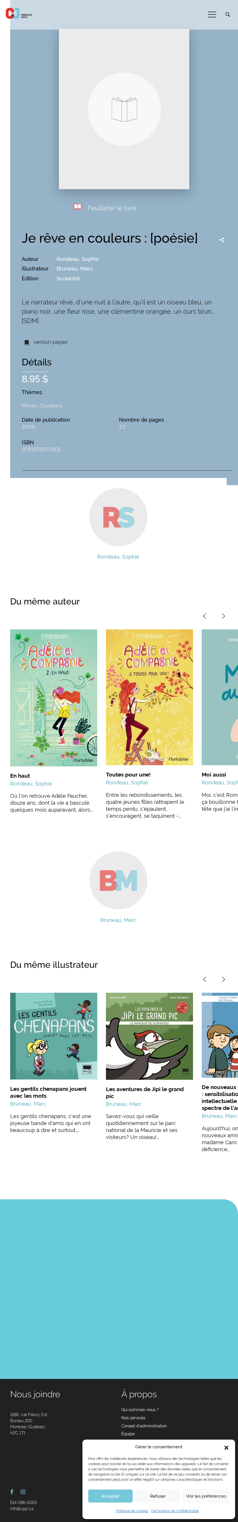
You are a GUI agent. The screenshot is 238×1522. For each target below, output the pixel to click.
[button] (226, 1447)
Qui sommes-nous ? (140, 1409)
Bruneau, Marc (75, 269)
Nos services (133, 1418)
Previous (204, 616)
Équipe (128, 1433)
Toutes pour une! (128, 774)
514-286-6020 (23, 1502)
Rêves (29, 405)
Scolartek (68, 278)
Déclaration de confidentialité (175, 1511)
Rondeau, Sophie (78, 259)
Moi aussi (214, 774)
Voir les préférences (206, 1496)
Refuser (158, 1496)
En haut (20, 775)
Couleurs (51, 405)
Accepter (110, 1496)
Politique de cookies (132, 1511)
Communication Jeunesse (19, 13)
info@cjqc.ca (22, 1508)
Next (223, 616)
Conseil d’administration (144, 1426)
